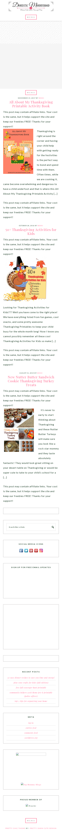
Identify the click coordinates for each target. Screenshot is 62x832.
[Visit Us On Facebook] (21, 552)
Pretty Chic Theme (15, 828)
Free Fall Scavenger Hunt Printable (31, 687)
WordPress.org (31, 738)
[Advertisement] (31, 54)
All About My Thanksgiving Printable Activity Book (31, 104)
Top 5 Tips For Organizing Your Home (31, 701)
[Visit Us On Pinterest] (36, 552)
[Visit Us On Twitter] (26, 552)
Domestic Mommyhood (31, 7)
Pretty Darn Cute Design (43, 828)
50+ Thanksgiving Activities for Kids (31, 231)
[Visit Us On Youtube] (31, 552)
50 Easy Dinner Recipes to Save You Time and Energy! (31, 677)
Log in (31, 723)
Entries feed (31, 728)
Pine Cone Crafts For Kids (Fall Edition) (31, 682)
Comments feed (31, 733)
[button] (31, 17)
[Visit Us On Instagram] (41, 552)
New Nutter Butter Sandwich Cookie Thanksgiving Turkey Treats (31, 381)
